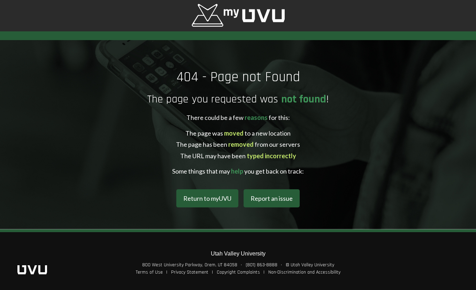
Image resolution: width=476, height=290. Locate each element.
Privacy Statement (189, 272)
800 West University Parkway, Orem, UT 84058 (189, 265)
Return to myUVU (207, 198)
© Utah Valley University (310, 265)
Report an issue (272, 198)
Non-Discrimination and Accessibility (304, 272)
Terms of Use (149, 272)
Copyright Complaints (238, 272)
